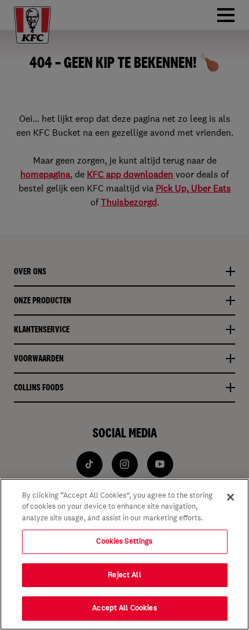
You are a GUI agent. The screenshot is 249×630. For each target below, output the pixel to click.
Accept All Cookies (124, 608)
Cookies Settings (124, 541)
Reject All (124, 575)
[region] (124, 554)
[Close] (230, 497)
